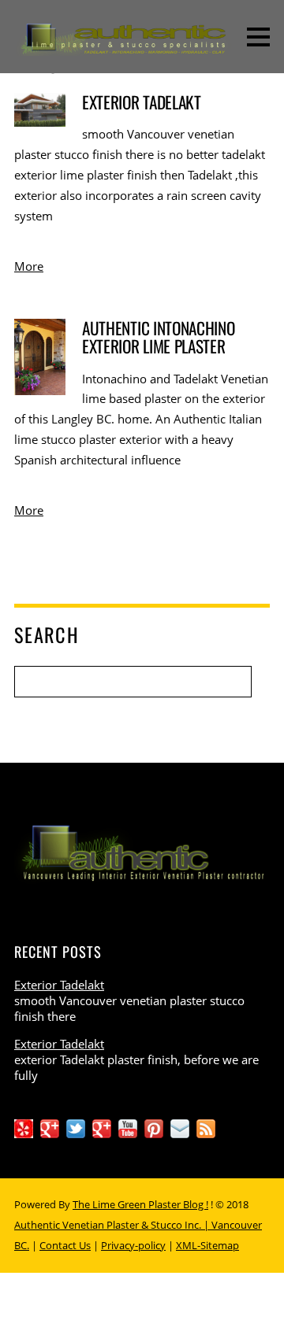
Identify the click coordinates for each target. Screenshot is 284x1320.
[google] (101, 1127)
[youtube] (127, 1127)
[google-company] (49, 1127)
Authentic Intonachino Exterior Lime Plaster (158, 337)
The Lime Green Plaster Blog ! (140, 1204)
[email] (179, 1127)
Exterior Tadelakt (141, 102)
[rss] (205, 1127)
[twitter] (75, 1127)
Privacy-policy (133, 1245)
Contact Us (65, 1245)
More (28, 266)
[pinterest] (153, 1127)
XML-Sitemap (207, 1245)
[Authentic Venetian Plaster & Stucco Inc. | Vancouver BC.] (142, 45)
